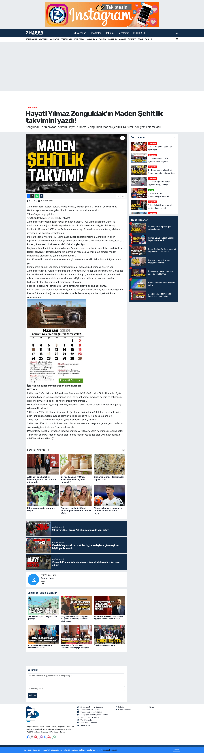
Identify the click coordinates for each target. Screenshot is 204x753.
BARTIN (102, 39)
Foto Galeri (96, 32)
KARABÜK (112, 39)
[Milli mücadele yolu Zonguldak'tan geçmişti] (43, 605)
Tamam (176, 749)
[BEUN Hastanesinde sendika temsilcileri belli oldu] (43, 634)
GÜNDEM (54, 39)
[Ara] (177, 33)
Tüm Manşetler (86, 720)
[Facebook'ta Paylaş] (28, 196)
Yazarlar (81, 32)
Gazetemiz (123, 32)
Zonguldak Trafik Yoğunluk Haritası (94, 715)
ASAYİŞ (122, 39)
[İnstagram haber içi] (102, 14)
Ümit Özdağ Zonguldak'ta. (105, 645)
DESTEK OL (139, 32)
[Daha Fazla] (41, 196)
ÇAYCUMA (92, 39)
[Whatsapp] (54, 737)
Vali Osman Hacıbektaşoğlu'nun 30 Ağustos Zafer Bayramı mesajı (108, 617)
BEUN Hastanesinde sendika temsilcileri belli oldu (40, 646)
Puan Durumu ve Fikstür (90, 717)
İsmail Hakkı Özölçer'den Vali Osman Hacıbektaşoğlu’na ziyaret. (75, 646)
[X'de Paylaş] (32, 196)
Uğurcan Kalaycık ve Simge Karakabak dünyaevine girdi (161, 172)
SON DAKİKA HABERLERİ (37, 39)
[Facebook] (28, 737)
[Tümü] (175, 137)
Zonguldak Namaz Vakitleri (91, 712)
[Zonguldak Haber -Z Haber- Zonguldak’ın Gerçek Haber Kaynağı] (34, 33)
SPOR (140, 39)
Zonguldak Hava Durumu (90, 710)
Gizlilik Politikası (125, 710)
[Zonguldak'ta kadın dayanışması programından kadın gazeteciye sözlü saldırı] (76, 605)
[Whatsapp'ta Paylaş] (37, 196)
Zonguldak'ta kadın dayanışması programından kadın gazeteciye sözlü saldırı (74, 618)
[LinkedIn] (45, 737)
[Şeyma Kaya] (33, 579)
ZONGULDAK (66, 39)
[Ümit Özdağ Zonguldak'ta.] (109, 634)
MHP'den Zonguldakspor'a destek (158, 195)
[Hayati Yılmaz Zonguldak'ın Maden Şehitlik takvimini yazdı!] (76, 163)
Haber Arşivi (85, 725)
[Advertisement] (102, 72)
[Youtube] (49, 737)
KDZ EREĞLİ (79, 39)
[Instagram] (41, 737)
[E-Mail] (43, 583)
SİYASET (132, 39)
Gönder (32, 695)
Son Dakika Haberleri (89, 723)
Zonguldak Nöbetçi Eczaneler (92, 707)
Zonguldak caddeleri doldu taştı (160, 148)
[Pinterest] (36, 737)
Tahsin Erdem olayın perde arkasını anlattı (160, 206)
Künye (151, 707)
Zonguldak (31, 107)
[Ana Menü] (177, 39)
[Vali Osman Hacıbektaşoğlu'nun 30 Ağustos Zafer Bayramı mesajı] (109, 605)
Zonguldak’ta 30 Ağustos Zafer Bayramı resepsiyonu (158, 160)
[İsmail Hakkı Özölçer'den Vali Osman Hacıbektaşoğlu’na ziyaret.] (76, 634)
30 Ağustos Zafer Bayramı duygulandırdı (159, 183)
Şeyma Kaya (33, 201)
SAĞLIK (148, 39)
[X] (32, 737)
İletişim (110, 32)
